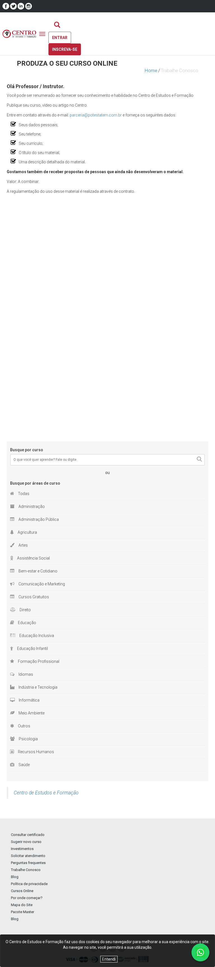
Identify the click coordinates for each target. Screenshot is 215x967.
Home (151, 70)
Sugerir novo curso (26, 842)
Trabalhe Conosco (26, 870)
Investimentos (22, 849)
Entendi (109, 959)
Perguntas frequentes (28, 863)
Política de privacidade (29, 884)
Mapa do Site (21, 905)
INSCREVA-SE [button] (64, 49)
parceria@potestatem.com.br (96, 115)
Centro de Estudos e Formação (46, 793)
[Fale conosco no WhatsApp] (200, 952)
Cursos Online (22, 891)
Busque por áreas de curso (35, 483)
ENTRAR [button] (59, 37)
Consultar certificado (28, 835)
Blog (14, 877)
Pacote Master (22, 912)
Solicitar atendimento (28, 856)
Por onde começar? (27, 898)
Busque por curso (26, 450)
